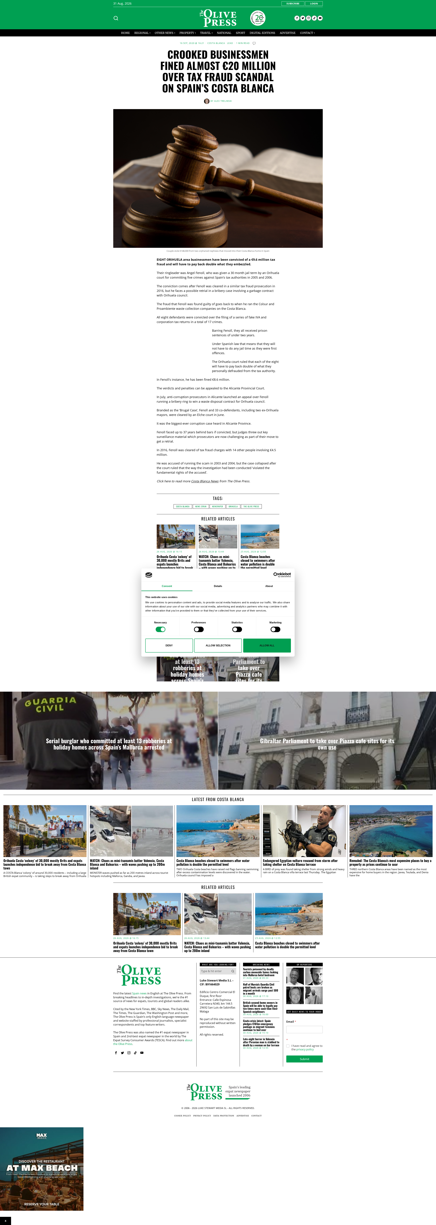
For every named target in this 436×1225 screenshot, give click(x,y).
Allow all (267, 645)
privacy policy (305, 1049)
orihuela (233, 506)
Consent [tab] (167, 586)
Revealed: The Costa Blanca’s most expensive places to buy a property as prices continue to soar (390, 862)
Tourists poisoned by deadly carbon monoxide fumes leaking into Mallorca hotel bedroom (260, 972)
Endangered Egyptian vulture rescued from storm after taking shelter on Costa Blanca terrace (300, 862)
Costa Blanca (216, 43)
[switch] (199, 629)
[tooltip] (297, 18)
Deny (169, 645)
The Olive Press (251, 506)
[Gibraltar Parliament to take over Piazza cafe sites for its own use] (248, 668)
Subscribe (292, 3)
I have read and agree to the (307, 1047)
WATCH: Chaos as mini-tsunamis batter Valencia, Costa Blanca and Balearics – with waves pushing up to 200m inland (217, 564)
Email (291, 1021)
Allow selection (218, 645)
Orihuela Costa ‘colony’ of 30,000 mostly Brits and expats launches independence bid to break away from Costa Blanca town (175, 566)
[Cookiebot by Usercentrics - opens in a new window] (276, 575)
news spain (200, 506)
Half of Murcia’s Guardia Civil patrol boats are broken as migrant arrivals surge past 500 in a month (260, 989)
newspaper (217, 506)
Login (314, 3)
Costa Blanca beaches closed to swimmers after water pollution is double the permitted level (258, 562)
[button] (232, 971)
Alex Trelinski (223, 101)
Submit (304, 1059)
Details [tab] (218, 586)
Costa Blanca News (205, 481)
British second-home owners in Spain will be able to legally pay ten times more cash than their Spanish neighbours (260, 1007)
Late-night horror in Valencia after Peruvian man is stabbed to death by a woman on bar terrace (261, 1042)
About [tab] (269, 586)
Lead (230, 43)
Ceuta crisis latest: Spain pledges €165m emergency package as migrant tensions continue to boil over (259, 1025)
